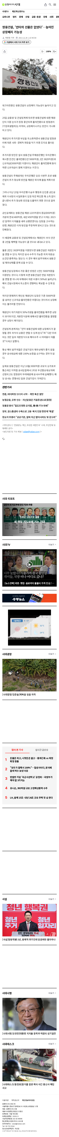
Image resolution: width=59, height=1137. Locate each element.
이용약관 (5, 1100)
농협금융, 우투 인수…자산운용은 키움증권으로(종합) (27, 400)
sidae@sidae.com (31, 431)
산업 (27, 16)
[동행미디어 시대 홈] (11, 4)
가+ (54, 51)
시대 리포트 (8, 498)
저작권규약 (15, 1100)
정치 (14, 16)
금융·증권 (36, 16)
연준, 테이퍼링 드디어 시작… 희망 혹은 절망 (22, 394)
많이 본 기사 (17, 749)
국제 (45, 16)
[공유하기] (46, 5)
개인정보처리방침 (28, 1100)
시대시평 (7, 993)
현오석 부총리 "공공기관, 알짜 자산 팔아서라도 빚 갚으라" (29, 417)
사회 (51, 16)
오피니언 (6, 16)
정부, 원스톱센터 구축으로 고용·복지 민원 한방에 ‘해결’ (28, 411)
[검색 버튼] (50, 4)
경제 (21, 16)
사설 (4, 899)
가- (42, 51)
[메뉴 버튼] (55, 5)
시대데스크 (8, 1044)
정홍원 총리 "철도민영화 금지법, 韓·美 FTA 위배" (25, 405)
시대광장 (7, 654)
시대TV (6, 544)
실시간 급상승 (41, 749)
